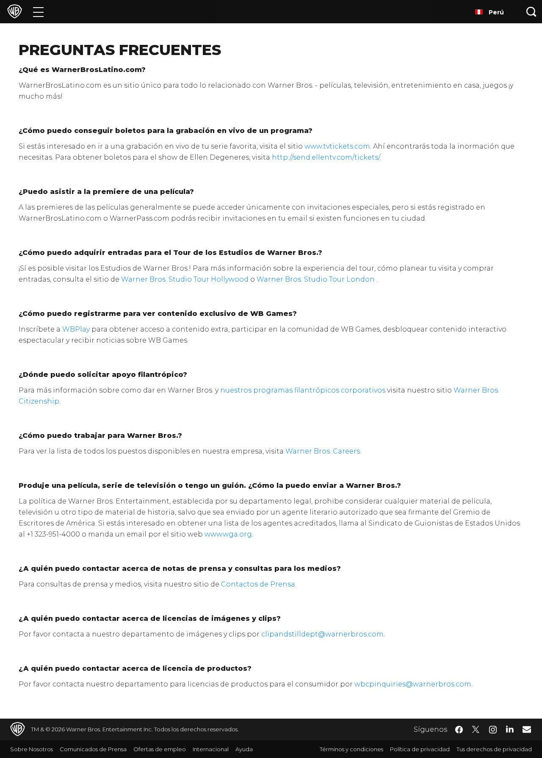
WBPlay (76, 329)
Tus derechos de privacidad (494, 749)
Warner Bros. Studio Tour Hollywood (185, 279)
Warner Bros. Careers (322, 451)
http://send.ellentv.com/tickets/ (325, 157)
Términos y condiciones (351, 749)
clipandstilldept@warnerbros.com (322, 634)
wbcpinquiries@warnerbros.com (412, 684)
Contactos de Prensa (258, 584)
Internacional (211, 749)
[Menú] (38, 11)
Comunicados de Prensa (93, 749)
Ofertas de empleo (159, 749)
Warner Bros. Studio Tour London (316, 279)
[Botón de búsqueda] (531, 11)
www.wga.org (228, 534)
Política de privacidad (420, 749)
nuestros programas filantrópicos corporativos (302, 390)
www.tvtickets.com (337, 146)
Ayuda (244, 749)
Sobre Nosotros (31, 749)
